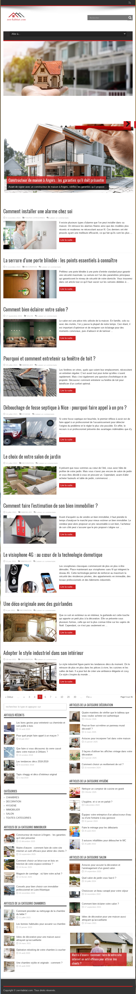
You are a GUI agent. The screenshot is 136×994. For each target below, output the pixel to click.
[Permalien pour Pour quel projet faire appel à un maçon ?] (9, 744)
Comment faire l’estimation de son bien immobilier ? (50, 505)
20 (68, 697)
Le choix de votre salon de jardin (32, 456)
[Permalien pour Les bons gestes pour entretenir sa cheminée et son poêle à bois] (9, 731)
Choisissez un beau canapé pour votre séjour (105, 890)
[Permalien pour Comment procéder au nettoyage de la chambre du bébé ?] (9, 919)
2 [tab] (70, 79)
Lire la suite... (67, 240)
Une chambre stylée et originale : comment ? (39, 962)
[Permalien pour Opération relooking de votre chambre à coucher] (9, 958)
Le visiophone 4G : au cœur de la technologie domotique (52, 554)
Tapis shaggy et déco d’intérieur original (36, 774)
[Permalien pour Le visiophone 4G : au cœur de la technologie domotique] (29, 592)
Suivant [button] (127, 41)
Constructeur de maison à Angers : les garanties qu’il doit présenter (56, 180)
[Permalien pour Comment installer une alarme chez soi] (29, 248)
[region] (68, 75)
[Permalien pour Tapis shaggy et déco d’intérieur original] (9, 782)
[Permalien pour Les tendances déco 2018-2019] (9, 769)
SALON (30, 316)
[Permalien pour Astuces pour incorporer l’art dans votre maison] (74, 746)
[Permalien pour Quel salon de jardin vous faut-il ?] (74, 886)
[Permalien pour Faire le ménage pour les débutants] (74, 836)
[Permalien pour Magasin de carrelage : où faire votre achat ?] (9, 882)
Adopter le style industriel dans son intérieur (43, 652)
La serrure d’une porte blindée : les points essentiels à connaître (60, 260)
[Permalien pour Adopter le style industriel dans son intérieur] (29, 690)
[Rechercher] (130, 17)
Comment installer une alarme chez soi (37, 211)
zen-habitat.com (24, 990)
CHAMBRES (12, 797)
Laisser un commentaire (59, 218)
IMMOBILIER (27, 365)
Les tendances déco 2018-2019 (32, 761)
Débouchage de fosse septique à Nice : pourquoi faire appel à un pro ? (65, 407)
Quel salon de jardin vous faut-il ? (99, 878)
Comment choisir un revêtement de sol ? (102, 764)
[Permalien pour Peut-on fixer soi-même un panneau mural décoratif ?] (74, 734)
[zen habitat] (16, 20)
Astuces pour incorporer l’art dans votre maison (106, 738)
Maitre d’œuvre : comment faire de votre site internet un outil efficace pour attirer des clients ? (96, 959)
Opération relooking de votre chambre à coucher (41, 949)
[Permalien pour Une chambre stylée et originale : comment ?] (9, 971)
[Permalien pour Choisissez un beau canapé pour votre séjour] (74, 899)
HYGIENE (26, 414)
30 (75, 697)
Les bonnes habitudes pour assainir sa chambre (40, 924)
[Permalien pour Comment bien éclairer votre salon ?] (29, 346)
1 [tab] (66, 79)
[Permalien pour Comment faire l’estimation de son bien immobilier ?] (29, 543)
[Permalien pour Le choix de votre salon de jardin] (29, 493)
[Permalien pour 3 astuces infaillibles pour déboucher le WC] (74, 848)
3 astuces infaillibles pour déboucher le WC (104, 840)
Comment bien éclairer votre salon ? (35, 309)
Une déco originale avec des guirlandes (37, 603)
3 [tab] (74, 79)
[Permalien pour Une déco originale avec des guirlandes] (29, 641)
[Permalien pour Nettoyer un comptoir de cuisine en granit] (74, 797)
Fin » (89, 697)
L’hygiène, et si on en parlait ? (97, 801)
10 (62, 697)
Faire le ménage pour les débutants (100, 827)
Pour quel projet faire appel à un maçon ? (37, 735)
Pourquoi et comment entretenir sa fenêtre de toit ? (49, 358)
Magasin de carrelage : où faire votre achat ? (39, 873)
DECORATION (31, 267)
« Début (9, 697)
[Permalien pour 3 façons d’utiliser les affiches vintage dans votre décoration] (74, 759)
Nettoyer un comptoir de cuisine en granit (103, 788)
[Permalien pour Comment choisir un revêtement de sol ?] (74, 772)
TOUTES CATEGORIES (35, 218)
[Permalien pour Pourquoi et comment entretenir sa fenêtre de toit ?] (29, 395)
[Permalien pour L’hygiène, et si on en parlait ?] (74, 810)
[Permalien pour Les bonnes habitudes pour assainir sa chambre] (9, 932)
